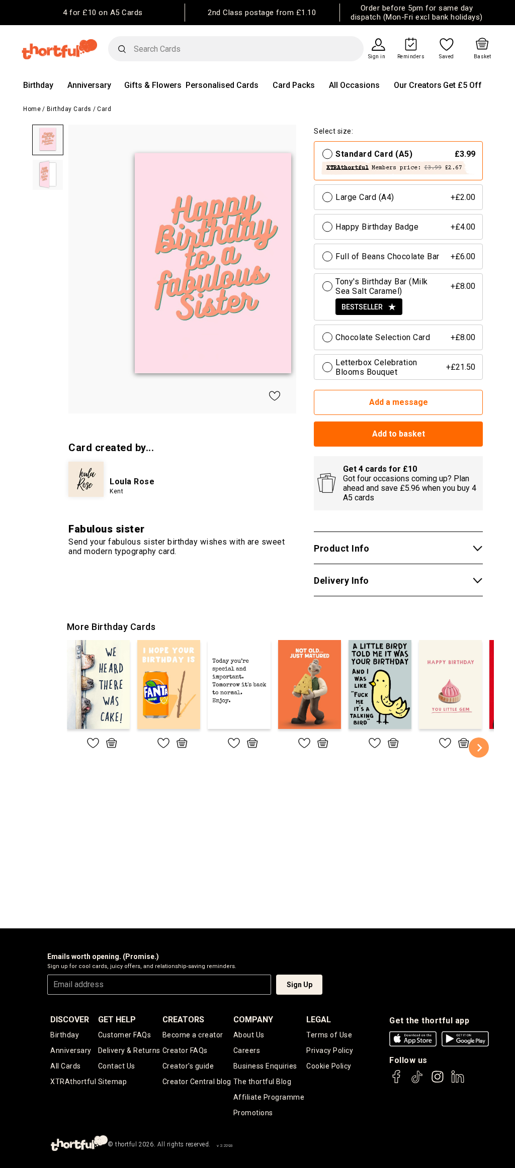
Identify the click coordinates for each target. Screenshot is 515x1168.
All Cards (65, 1066)
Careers (247, 1050)
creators (183, 1019)
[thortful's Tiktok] (416, 1081)
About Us (249, 1035)
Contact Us (116, 1066)
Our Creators (418, 85)
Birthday (38, 85)
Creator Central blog (196, 1082)
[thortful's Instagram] (437, 1081)
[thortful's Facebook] (396, 1081)
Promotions (253, 1113)
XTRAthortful (73, 1082)
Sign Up (299, 985)
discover (69, 1019)
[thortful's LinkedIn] (457, 1081)
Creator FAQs (185, 1050)
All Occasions (354, 85)
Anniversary (89, 85)
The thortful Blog (262, 1082)
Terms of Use (329, 1035)
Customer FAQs (124, 1035)
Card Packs (294, 85)
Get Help (117, 1019)
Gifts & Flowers (153, 85)
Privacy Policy (329, 1050)
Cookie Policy (329, 1066)
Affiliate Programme (269, 1097)
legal (318, 1019)
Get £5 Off (462, 85)
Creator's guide (188, 1066)
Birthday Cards (69, 109)
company (253, 1019)
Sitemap (112, 1082)
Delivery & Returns (129, 1050)
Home (32, 109)
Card (104, 109)
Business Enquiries (265, 1066)
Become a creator (192, 1035)
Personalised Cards (222, 85)
